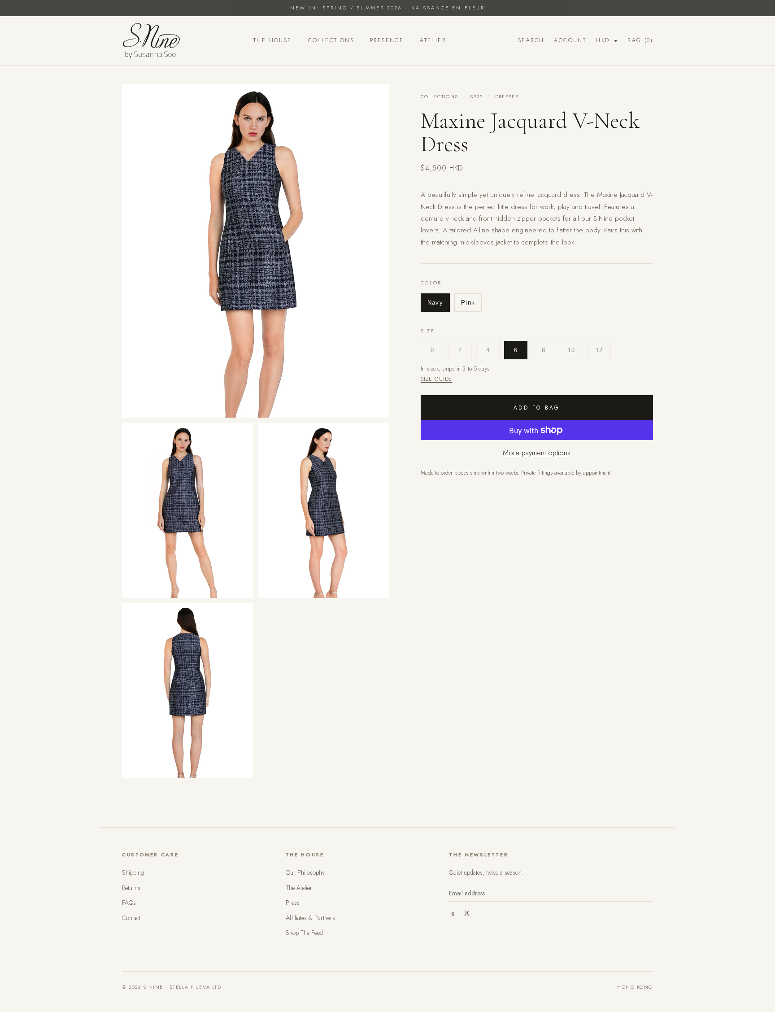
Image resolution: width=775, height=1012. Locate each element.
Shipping (133, 872)
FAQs (129, 902)
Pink (468, 302)
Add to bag (537, 408)
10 (571, 350)
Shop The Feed (304, 932)
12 (599, 350)
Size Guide (437, 379)
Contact (131, 917)
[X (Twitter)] (466, 913)
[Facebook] (452, 913)
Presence (387, 40)
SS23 (476, 96)
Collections (331, 40)
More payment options (536, 453)
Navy (435, 302)
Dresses (506, 96)
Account (570, 40)
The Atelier (299, 887)
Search (531, 40)
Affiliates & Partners (310, 917)
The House (272, 40)
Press (293, 902)
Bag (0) (640, 40)
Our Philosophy (305, 872)
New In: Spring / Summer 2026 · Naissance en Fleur (387, 7)
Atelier (433, 40)
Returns (131, 887)
